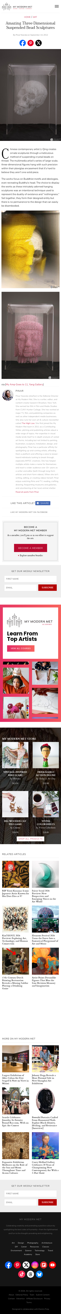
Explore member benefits (31, 555)
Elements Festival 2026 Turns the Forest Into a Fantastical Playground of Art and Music (45, 939)
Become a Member (30, 548)
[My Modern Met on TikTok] (21, 1274)
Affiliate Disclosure (34, 1298)
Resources (34, 1246)
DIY (16, 1246)
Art (35, 17)
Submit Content (43, 1295)
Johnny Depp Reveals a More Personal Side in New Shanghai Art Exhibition (44, 1079)
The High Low (28, 423)
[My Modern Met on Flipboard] (43, 1265)
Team (32, 1295)
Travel (50, 1250)
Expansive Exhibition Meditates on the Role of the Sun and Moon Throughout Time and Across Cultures (14, 1167)
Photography (32, 1243)
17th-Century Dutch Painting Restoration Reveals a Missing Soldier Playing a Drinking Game (15, 983)
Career (24, 1246)
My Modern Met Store (19, 739)
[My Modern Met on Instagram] (34, 1265)
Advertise (20, 1298)
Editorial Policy (22, 1295)
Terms (29, 1302)
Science (28, 1250)
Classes (45, 1246)
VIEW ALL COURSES (21, 648)
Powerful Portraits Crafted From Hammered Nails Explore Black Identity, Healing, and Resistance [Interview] (45, 1122)
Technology (40, 1250)
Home (27, 17)
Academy (28, 1254)
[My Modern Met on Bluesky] (39, 1274)
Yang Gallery (36, 384)
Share (44, 503)
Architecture (47, 1243)
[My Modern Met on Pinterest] (17, 1265)
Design (21, 1243)
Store (37, 1254)
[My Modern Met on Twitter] (26, 1265)
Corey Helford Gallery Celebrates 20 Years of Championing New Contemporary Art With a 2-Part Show (45, 1167)
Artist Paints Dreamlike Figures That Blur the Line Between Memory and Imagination (44, 981)
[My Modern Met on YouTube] (52, 1265)
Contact (11, 1298)
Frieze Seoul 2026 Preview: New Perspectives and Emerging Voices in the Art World (44, 896)
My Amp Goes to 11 (17, 384)
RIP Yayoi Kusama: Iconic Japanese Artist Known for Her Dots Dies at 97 (15, 893)
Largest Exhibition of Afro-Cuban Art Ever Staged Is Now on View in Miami (15, 1079)
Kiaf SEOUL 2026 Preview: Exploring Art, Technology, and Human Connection (15, 939)
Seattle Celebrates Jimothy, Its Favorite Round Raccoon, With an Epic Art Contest (15, 1121)
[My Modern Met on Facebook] (8, 1265)
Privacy (47, 1298)
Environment (16, 1250)
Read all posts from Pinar (27, 492)
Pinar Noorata (21, 35)
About (11, 1295)
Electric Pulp (43, 1309)
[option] (16, 717)
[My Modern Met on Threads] (30, 1274)
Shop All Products (30, 838)
